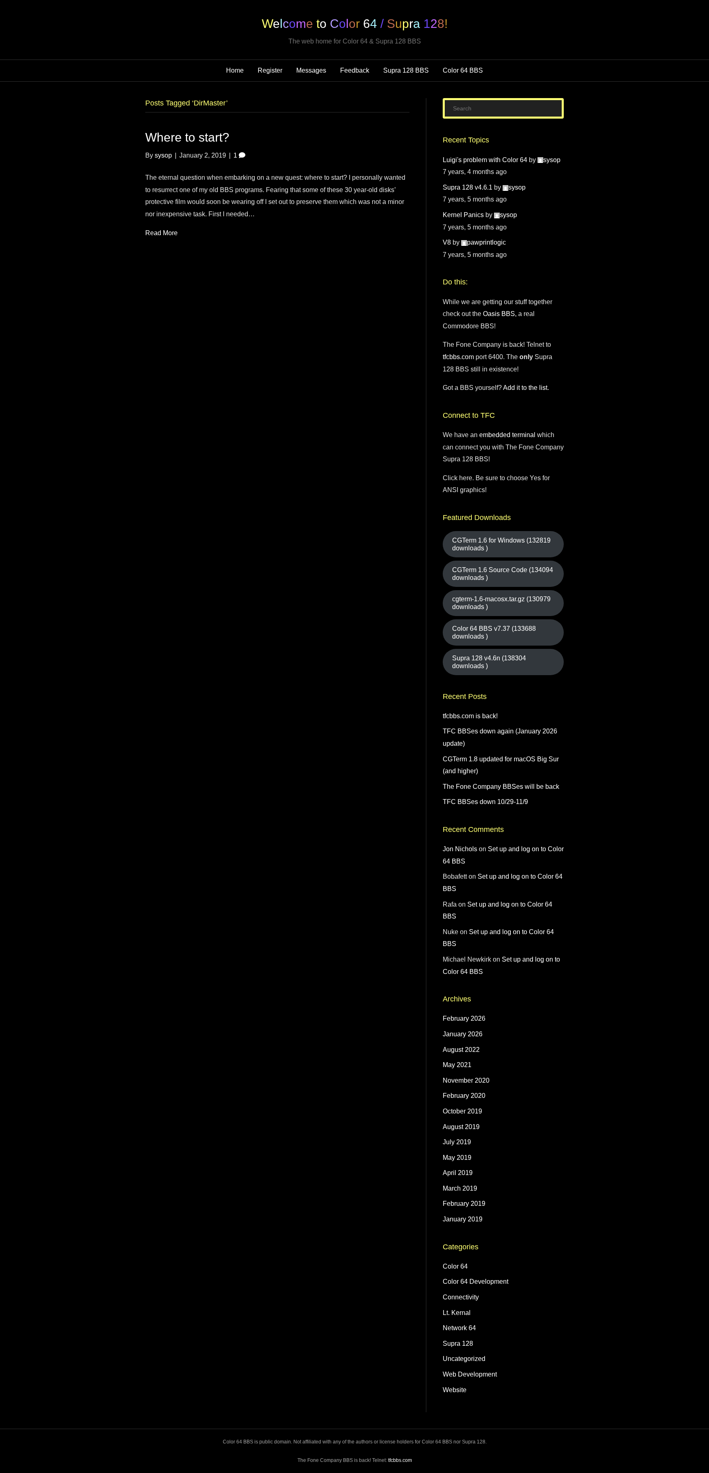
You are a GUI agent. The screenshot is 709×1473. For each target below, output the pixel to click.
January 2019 (463, 1219)
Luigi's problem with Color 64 (485, 159)
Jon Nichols (460, 848)
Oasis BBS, (500, 313)
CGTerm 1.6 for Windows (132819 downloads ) (501, 544)
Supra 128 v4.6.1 (467, 187)
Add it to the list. (526, 387)
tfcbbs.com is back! (470, 715)
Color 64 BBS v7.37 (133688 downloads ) (494, 632)
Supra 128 (458, 1343)
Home (235, 70)
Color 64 (455, 1266)
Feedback (354, 70)
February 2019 (464, 1203)
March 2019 (460, 1188)
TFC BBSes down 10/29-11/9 (485, 801)
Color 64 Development (475, 1281)
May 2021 (457, 1064)
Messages (311, 70)
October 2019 (462, 1111)
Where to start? (187, 137)
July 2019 (457, 1142)
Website (455, 1389)
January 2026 (463, 1034)
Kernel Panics (463, 214)
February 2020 (464, 1095)
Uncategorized (464, 1358)
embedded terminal (507, 434)
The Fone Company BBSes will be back (501, 786)
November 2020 (466, 1080)
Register (270, 70)
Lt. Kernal (457, 1312)
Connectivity (461, 1297)
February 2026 (464, 1018)
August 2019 (461, 1126)
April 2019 (458, 1172)
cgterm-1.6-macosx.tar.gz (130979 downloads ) (501, 603)
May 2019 (457, 1157)
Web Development (470, 1374)
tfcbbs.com (458, 356)
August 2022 (461, 1049)
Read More (161, 232)
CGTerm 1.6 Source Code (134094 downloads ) (502, 573)
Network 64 (459, 1327)
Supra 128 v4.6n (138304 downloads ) (489, 662)
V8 (447, 242)
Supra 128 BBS (406, 70)
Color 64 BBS (463, 70)
